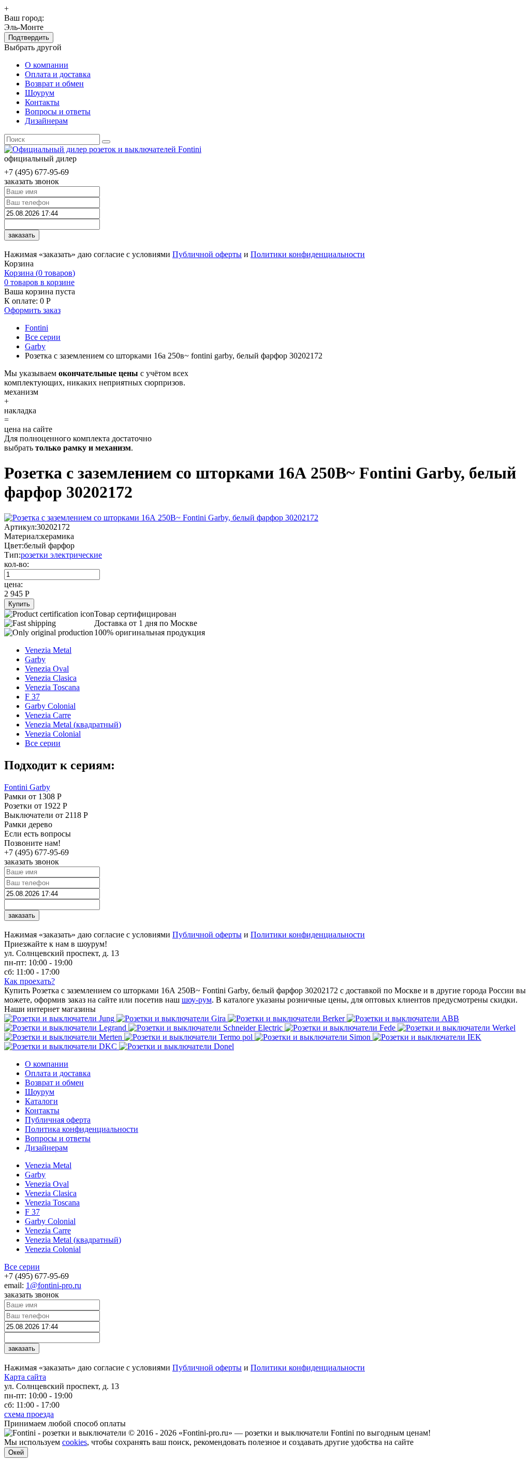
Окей (16, 1452)
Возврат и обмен (54, 83)
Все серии (43, 743)
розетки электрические (61, 554)
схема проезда (29, 1414)
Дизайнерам (46, 120)
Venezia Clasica (51, 678)
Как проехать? (29, 981)
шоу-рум (197, 999)
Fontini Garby (27, 787)
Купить (19, 604)
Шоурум (39, 92)
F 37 (32, 696)
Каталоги (41, 1101)
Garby (35, 659)
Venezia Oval (47, 668)
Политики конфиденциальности (308, 254)
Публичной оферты (207, 254)
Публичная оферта (58, 1119)
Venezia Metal (48, 650)
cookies (74, 1442)
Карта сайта (25, 1377)
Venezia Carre (48, 715)
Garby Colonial (50, 706)
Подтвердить (28, 37)
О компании (46, 65)
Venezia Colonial (53, 733)
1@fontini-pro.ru (53, 1285)
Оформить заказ (32, 310)
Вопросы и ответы (58, 111)
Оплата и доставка (58, 74)
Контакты (42, 102)
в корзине (39, 282)
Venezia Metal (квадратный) (73, 724)
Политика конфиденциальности (81, 1129)
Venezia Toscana (52, 687)
